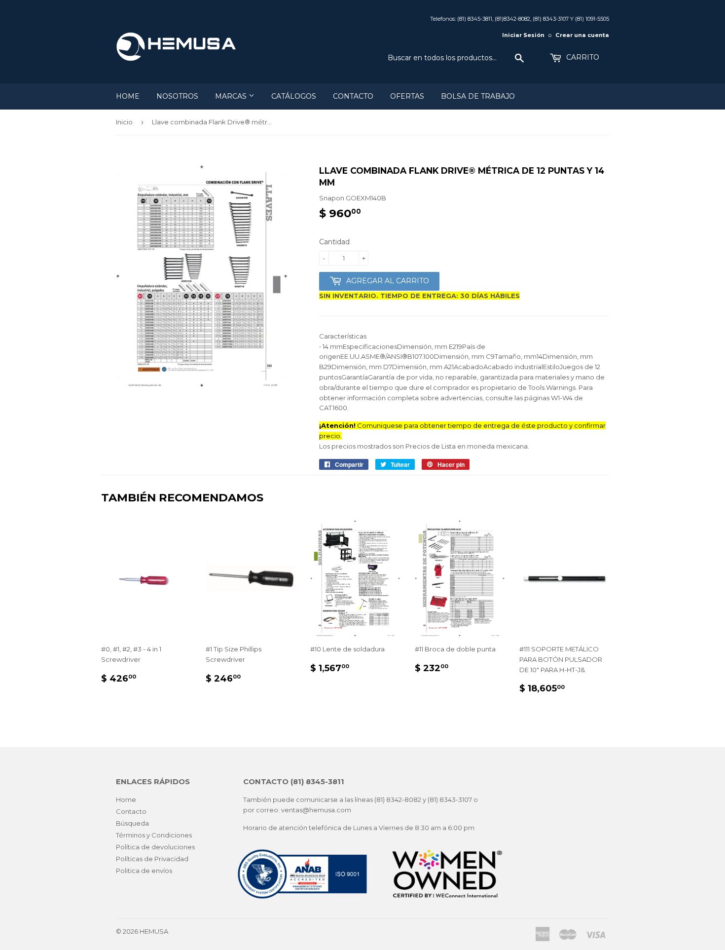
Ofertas (407, 96)
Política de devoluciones (155, 847)
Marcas (232, 96)
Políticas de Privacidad (152, 859)
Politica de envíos (144, 870)
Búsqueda (132, 823)
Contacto (353, 96)
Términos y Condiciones (154, 835)
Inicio (124, 122)
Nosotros (177, 96)
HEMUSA (154, 931)
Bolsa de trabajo (478, 96)
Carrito (581, 57)
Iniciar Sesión (523, 35)
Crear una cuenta (582, 35)
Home (128, 96)
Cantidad (334, 241)
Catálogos (293, 96)
